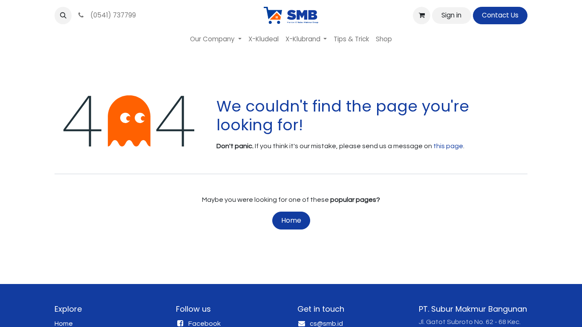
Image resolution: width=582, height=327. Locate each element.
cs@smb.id (326, 323)
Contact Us (500, 15)
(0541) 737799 (111, 15)
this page (448, 146)
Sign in (451, 15)
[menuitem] (216, 39)
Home (291, 220)
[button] (63, 15)
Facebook (204, 323)
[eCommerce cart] (421, 15)
